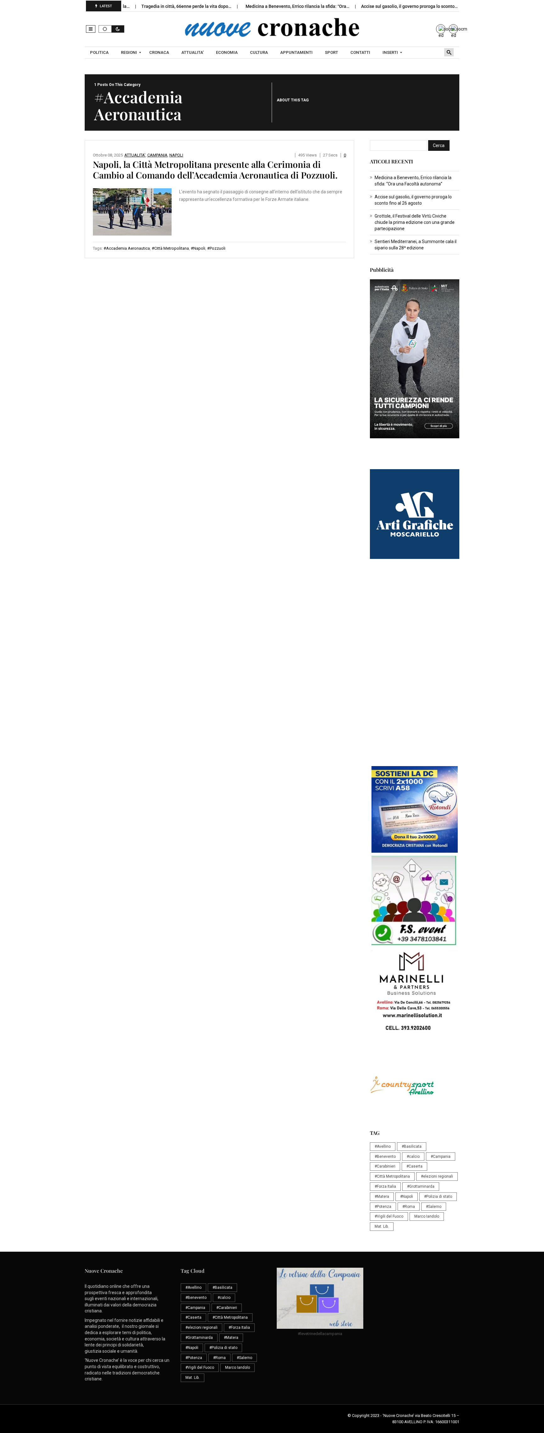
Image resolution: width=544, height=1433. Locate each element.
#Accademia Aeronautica (127, 248)
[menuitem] (100, 52)
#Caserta (414, 1166)
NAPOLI (176, 155)
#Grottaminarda (420, 1186)
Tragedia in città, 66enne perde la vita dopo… (160, 6)
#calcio (413, 1156)
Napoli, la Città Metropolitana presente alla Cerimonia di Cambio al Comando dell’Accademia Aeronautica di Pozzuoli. (215, 169)
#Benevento (385, 1156)
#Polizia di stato (438, 1196)
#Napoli (198, 248)
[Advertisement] (414, 665)
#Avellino (383, 1146)
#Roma (408, 1206)
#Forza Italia (385, 1186)
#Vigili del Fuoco (389, 1216)
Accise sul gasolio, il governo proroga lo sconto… (383, 6)
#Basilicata (412, 1146)
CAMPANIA (157, 155)
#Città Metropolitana (170, 248)
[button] (90, 29)
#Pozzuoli (216, 248)
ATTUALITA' (134, 155)
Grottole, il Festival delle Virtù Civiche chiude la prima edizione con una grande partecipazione (415, 222)
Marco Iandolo (426, 1216)
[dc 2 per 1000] (414, 809)
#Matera (382, 1196)
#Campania (440, 1156)
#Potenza (383, 1206)
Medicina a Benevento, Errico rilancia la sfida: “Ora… (271, 6)
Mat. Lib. (382, 1226)
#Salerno (433, 1206)
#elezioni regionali (437, 1176)
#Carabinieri (385, 1166)
